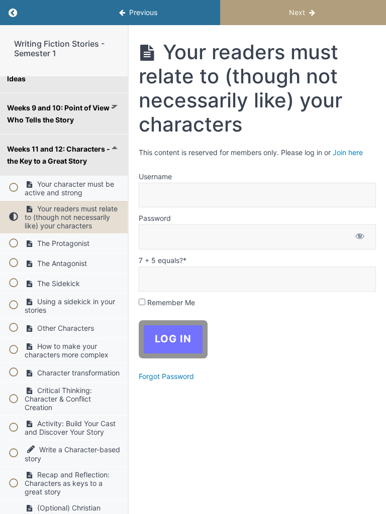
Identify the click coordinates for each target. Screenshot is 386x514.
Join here (348, 152)
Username (155, 176)
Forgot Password (166, 376)
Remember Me (170, 302)
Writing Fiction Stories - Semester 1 (59, 48)
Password (155, 218)
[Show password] (360, 236)
